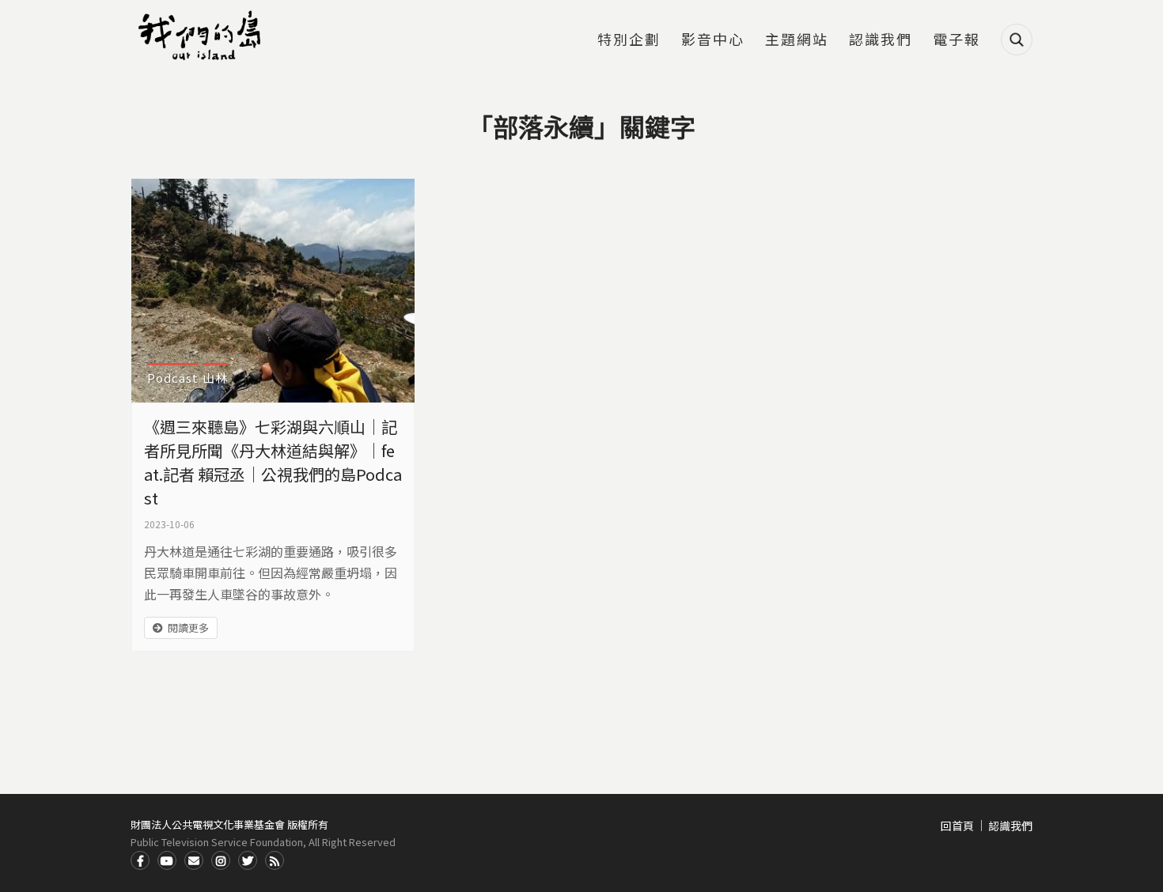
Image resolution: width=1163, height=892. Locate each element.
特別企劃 (629, 40)
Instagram (220, 860)
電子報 (956, 40)
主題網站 (796, 40)
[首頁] (202, 35)
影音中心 (712, 40)
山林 (215, 377)
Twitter (247, 860)
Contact (193, 860)
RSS (274, 860)
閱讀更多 (188, 627)
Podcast (173, 377)
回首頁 (957, 825)
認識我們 (880, 40)
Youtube (166, 860)
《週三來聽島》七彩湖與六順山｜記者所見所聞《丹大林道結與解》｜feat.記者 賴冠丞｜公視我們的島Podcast (273, 462)
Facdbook (140, 860)
